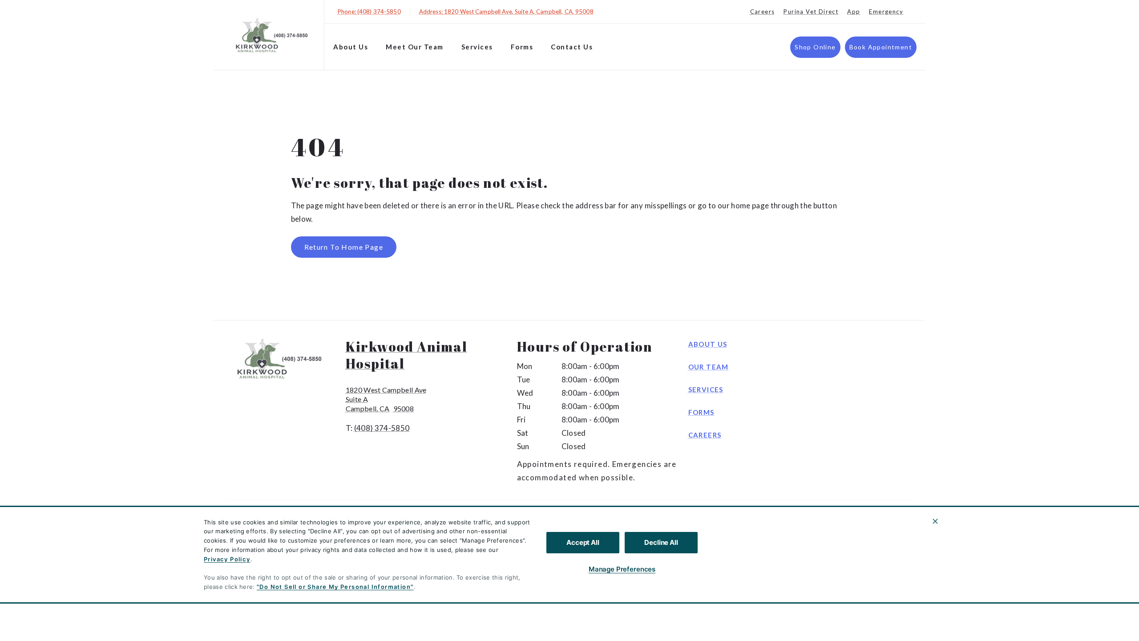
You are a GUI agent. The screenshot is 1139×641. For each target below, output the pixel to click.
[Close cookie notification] (935, 521)
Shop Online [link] (815, 47)
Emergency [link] (886, 11)
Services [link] (705, 389)
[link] (271, 35)
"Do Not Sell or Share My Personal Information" (335, 586)
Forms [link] (701, 412)
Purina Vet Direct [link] (811, 11)
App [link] (853, 11)
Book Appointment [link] (880, 47)
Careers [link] (762, 11)
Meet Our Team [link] (415, 47)
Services (477, 47)
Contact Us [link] (572, 47)
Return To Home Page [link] (344, 247)
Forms (522, 47)
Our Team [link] (708, 367)
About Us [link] (707, 344)
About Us (350, 47)
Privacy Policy (227, 559)
